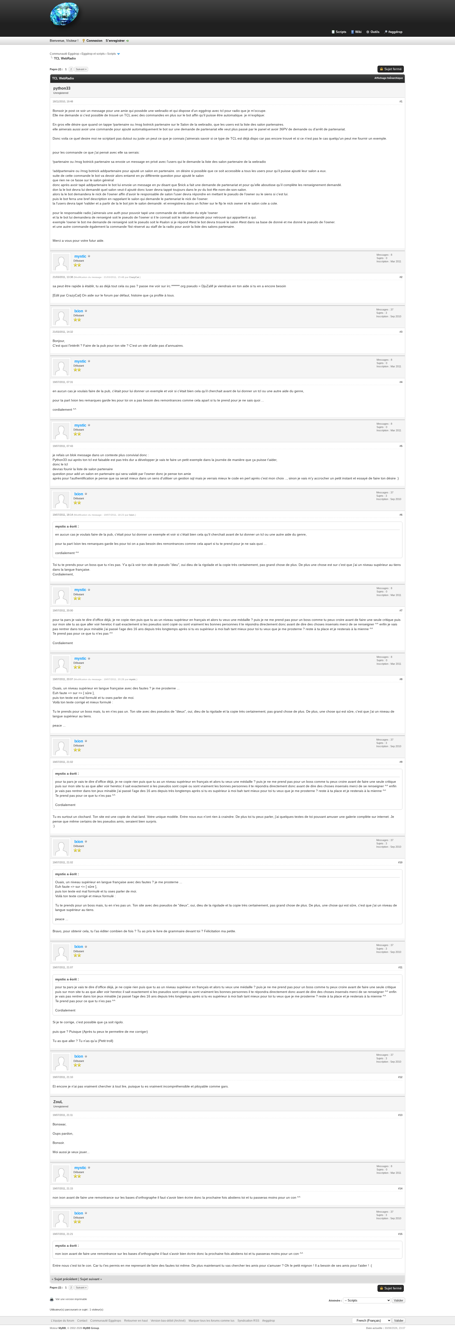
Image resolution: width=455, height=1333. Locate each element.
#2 (401, 277)
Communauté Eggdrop (64, 53)
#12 (400, 1077)
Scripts (341, 32)
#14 (400, 1188)
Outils (375, 32)
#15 (400, 1234)
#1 (401, 101)
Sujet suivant (89, 1279)
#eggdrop (395, 32)
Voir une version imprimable (71, 1299)
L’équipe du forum (62, 1320)
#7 (401, 610)
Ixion (131, 515)
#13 (400, 1115)
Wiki (358, 32)
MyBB (62, 1328)
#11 (400, 967)
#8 (401, 679)
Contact (82, 1320)
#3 (401, 331)
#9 (401, 761)
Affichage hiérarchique (388, 78)
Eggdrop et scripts (93, 53)
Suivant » (81, 69)
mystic (132, 679)
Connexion (94, 40)
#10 (400, 862)
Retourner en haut (136, 1320)
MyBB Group (91, 1328)
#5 (401, 446)
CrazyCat (134, 277)
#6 (401, 514)
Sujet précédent (65, 1279)
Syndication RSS (248, 1320)
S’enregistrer (115, 40)
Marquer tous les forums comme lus (211, 1320)
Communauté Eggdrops (105, 1320)
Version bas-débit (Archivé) (168, 1320)
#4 (401, 382)
